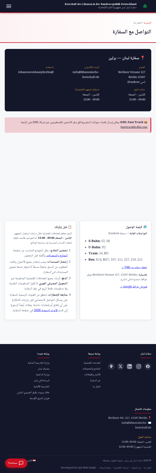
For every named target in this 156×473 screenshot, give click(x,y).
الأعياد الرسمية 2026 (46, 310)
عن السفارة (95, 380)
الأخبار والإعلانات (92, 374)
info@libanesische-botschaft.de (86, 75)
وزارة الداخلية (42, 374)
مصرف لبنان (43, 369)
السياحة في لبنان (41, 380)
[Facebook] (147, 366)
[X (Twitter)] (120, 366)
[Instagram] (138, 366)
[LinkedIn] (129, 366)
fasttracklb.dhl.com (134, 127)
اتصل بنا (96, 386)
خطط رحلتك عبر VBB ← (134, 267)
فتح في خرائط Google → (133, 287)
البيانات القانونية (121, 468)
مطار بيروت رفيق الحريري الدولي (33, 392)
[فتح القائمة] (9, 6)
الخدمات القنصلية (92, 363)
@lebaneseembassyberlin (36, 72)
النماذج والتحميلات (57, 255)
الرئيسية (147, 23)
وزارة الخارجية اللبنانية (38, 363)
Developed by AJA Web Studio (78, 468)
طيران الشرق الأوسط (39, 398)
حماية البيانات (105, 468)
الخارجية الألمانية (41, 386)
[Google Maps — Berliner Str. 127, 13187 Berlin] (111, 366)
